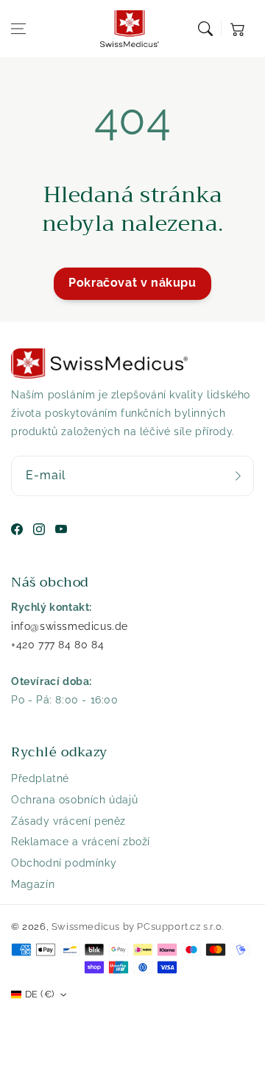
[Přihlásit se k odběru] (238, 475)
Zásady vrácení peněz (68, 821)
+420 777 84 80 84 (57, 645)
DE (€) (39, 994)
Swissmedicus (86, 926)
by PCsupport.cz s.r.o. (173, 926)
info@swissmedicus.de (69, 626)
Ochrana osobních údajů (74, 800)
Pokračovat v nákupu (132, 283)
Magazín (32, 884)
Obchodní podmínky (63, 863)
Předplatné (40, 778)
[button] (18, 28)
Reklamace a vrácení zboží (80, 841)
